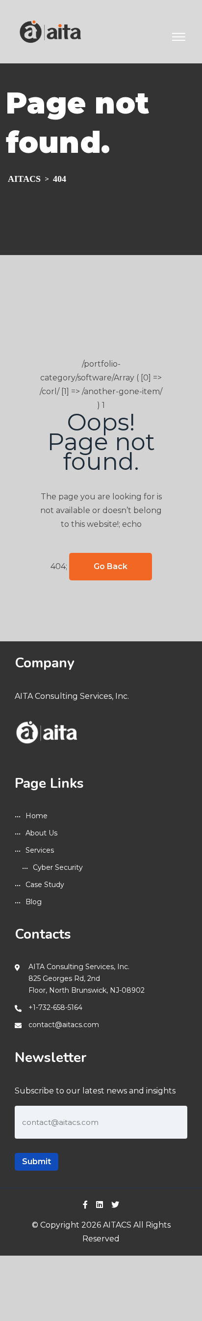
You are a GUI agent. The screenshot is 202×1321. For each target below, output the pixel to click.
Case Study (44, 884)
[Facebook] (85, 1204)
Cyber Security (58, 867)
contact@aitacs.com (63, 1024)
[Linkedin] (99, 1204)
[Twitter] (115, 1204)
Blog (33, 901)
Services (39, 850)
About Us (41, 833)
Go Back (110, 566)
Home (36, 815)
